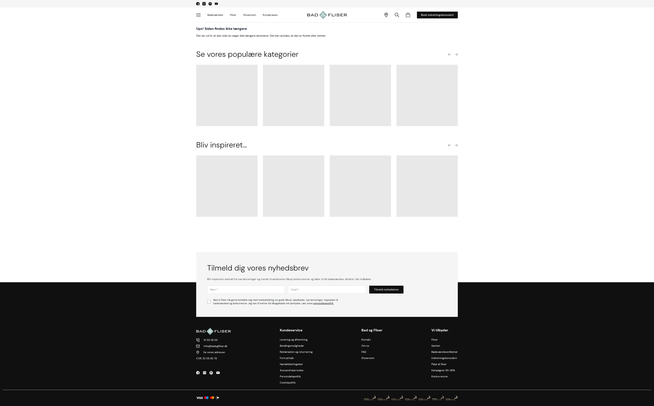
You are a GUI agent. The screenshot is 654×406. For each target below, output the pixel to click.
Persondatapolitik (290, 376)
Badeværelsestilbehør (444, 352)
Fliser (233, 15)
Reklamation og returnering (296, 352)
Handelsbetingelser (291, 364)
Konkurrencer (439, 376)
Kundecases (270, 15)
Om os (365, 346)
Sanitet (435, 346)
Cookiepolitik (288, 382)
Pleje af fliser (439, 364)
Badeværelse (215, 15)
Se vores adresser (214, 352)
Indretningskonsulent (444, 358)
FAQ (363, 352)
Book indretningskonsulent (437, 15)
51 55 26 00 (211, 340)
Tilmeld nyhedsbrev (386, 289)
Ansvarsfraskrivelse (291, 370)
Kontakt (366, 339)
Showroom (249, 15)
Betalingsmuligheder (292, 346)
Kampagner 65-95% (443, 370)
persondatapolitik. (323, 303)
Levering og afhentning (293, 339)
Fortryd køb (287, 358)
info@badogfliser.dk (215, 346)
